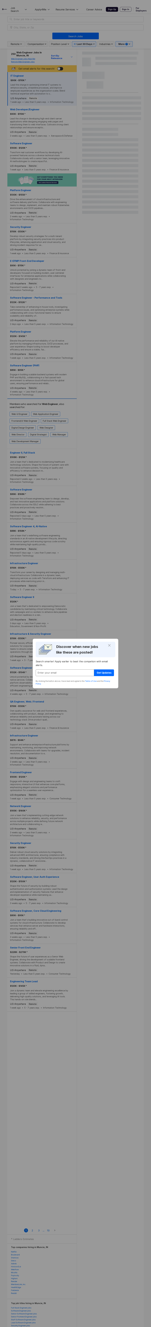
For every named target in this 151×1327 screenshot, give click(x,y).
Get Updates (104, 672)
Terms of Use (91, 681)
